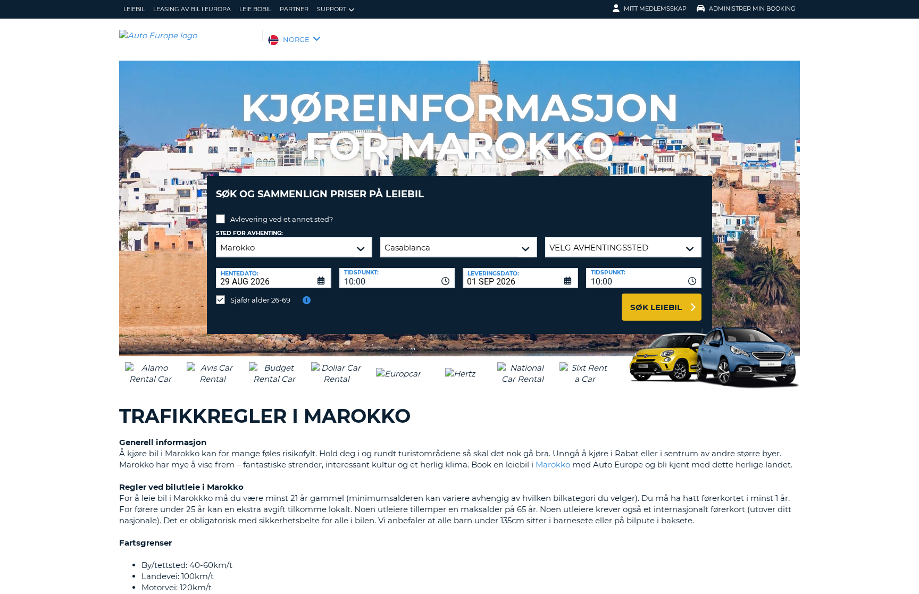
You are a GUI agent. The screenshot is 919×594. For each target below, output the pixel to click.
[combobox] (397, 278)
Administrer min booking (752, 8)
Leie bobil (255, 9)
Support (331, 9)
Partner (294, 9)
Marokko (553, 464)
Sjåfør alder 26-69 (260, 300)
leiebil (134, 9)
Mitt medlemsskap (655, 8)
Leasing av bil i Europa (192, 9)
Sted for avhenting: (249, 233)
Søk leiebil (656, 307)
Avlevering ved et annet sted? (281, 219)
